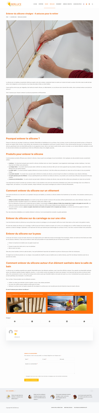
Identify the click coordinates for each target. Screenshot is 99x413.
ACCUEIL (35, 4)
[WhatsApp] (84, 321)
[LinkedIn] (67, 321)
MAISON (46, 4)
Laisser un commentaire (31, 380)
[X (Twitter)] (32, 321)
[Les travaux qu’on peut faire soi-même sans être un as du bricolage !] (75, 397)
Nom (26, 359)
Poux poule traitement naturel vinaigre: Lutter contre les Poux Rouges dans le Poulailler (63, 397)
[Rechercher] (92, 4)
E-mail (44, 359)
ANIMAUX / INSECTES (67, 4)
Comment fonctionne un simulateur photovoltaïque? (61, 294)
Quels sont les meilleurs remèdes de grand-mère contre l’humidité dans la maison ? (40, 397)
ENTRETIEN (41, 4)
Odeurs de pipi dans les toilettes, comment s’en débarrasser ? (17, 397)
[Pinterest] (49, 321)
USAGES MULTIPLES (77, 4)
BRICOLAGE (52, 4)
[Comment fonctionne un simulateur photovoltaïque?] (67, 308)
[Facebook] (15, 321)
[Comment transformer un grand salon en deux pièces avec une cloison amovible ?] (26, 310)
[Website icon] (15, 334)
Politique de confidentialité (80, 407)
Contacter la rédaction (56, 407)
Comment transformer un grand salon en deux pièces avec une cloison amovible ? (25, 295)
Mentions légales (68, 407)
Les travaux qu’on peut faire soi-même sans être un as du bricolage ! (85, 397)
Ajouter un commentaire (31, 363)
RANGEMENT (58, 4)
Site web (62, 359)
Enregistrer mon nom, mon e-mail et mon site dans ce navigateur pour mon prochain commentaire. (47, 376)
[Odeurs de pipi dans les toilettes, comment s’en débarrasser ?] (8, 397)
